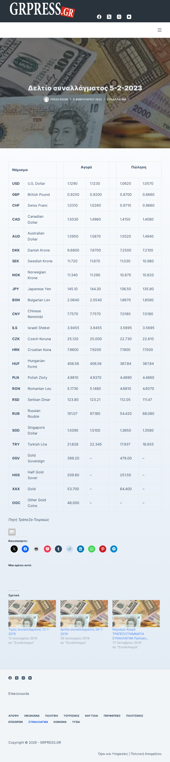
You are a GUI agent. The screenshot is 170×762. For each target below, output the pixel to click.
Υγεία (76, 722)
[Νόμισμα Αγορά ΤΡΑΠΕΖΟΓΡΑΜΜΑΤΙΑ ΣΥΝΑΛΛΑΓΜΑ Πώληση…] (136, 613)
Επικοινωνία (18, 693)
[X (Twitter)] (109, 17)
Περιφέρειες (112, 715)
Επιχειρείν (15, 722)
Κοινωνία (60, 722)
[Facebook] (99, 17)
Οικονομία (32, 715)
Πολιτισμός (134, 715)
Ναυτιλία (91, 715)
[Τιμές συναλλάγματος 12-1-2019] (32, 613)
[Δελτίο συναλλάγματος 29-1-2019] (84, 613)
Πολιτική (51, 715)
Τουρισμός (71, 715)
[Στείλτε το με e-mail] (11, 531)
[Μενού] (160, 30)
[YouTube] (129, 17)
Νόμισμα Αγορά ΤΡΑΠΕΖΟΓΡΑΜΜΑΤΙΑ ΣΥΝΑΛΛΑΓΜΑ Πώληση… (130, 633)
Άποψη (13, 715)
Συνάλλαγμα (116, 99)
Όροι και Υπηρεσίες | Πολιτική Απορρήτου (130, 754)
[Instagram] (119, 17)
